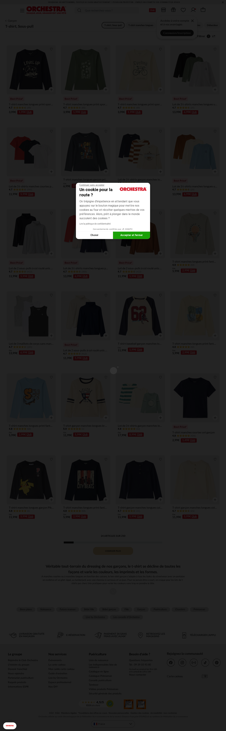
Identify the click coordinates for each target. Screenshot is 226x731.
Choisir (94, 235)
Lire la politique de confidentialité (95, 224)
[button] (9, 725)
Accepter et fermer (131, 235)
